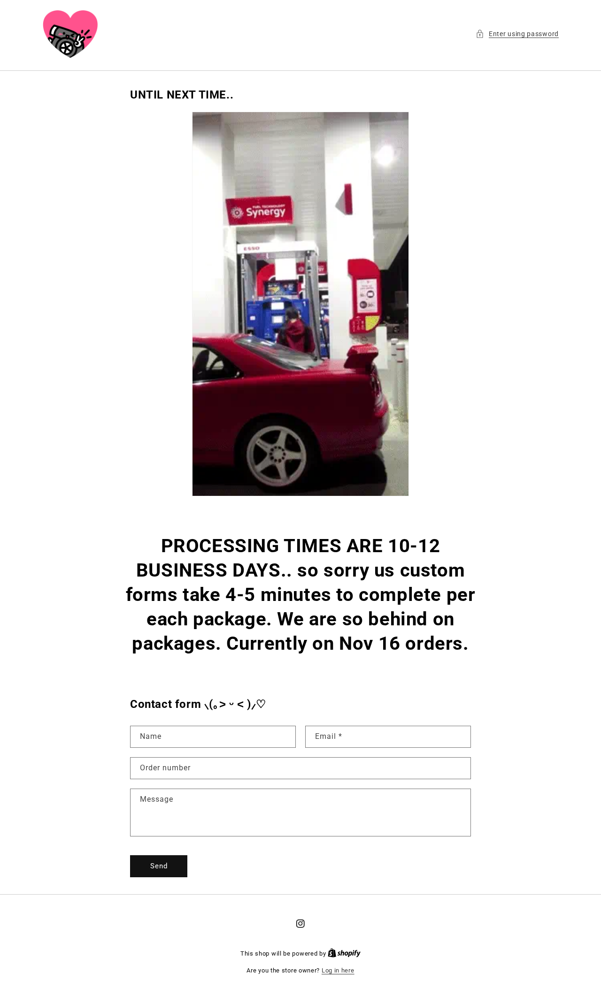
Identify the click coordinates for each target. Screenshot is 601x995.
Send (159, 866)
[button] (517, 34)
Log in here (338, 970)
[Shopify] (344, 953)
